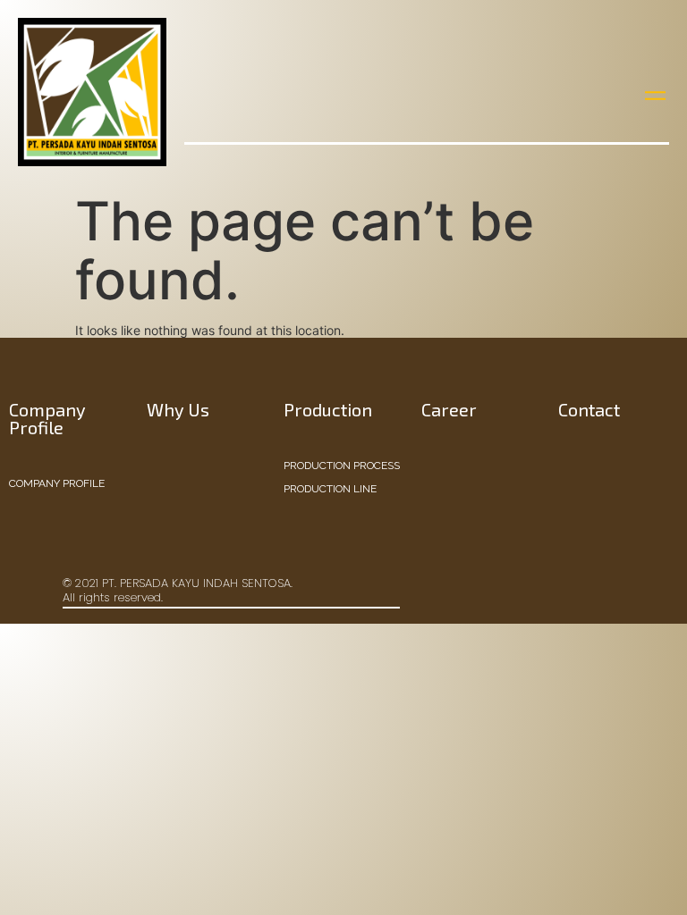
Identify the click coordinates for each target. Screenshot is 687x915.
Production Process (342, 465)
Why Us (178, 409)
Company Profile (57, 483)
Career (449, 409)
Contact (589, 409)
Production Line (330, 489)
